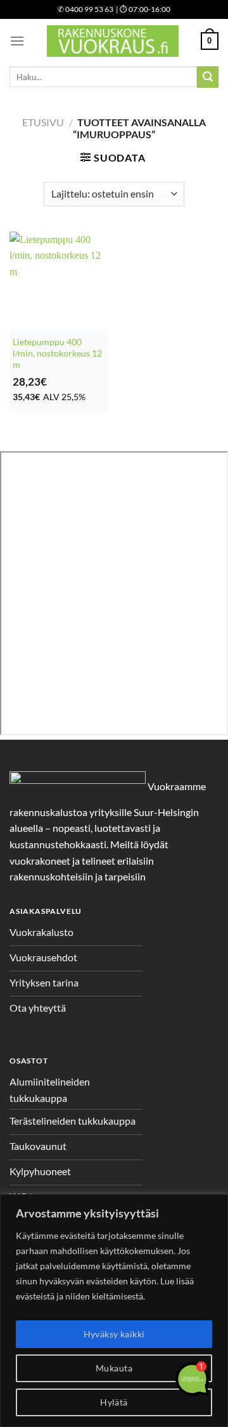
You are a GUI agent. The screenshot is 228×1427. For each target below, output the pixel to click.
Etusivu (43, 122)
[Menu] (17, 40)
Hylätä (114, 1402)
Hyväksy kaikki (114, 1334)
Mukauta (114, 1368)
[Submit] (207, 77)
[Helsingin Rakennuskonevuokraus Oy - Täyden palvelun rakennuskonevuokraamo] (112, 41)
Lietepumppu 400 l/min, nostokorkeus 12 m (57, 353)
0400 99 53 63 (85, 9)
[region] (114, 1310)
